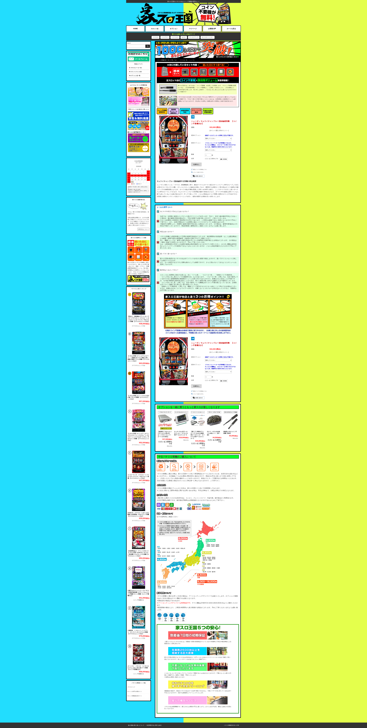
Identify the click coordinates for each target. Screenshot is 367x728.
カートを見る (231, 28)
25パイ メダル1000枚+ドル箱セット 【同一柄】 (213, 433)
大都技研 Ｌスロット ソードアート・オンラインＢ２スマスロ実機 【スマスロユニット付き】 (138, 632)
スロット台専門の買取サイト (134, 691)
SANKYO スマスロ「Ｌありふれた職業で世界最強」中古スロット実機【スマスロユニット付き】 (138, 514)
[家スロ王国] (183, 14)
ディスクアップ (193, 37)
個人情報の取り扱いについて (136, 725)
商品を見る (169, 446)
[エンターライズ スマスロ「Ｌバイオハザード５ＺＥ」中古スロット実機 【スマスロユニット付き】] (139, 462)
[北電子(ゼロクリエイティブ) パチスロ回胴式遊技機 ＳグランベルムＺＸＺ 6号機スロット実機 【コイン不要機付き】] (139, 577)
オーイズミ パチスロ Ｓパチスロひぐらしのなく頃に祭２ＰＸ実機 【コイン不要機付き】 (138, 667)
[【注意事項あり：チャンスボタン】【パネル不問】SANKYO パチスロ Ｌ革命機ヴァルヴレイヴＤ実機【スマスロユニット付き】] (139, 537)
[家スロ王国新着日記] (138, 203)
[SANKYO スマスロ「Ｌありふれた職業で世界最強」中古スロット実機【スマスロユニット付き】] (139, 499)
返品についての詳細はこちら (200, 169)
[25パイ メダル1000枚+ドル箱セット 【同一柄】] (214, 420)
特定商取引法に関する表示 (154, 725)
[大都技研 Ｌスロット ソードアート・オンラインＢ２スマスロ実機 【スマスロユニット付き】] (139, 617)
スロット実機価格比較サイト (134, 696)
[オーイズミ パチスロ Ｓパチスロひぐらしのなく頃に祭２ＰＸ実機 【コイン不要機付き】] (139, 654)
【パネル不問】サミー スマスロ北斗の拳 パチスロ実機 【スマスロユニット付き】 (138, 397)
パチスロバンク (131, 687)
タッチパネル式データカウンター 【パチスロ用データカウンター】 (181, 433)
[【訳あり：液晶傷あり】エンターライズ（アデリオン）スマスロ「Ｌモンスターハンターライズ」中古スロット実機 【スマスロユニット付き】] (139, 303)
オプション (174, 28)
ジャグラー (165, 37)
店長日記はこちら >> (143, 229)
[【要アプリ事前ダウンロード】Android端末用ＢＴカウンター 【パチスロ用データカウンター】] (198, 420)
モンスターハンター (207, 37)
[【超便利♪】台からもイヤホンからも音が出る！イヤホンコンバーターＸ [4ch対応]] (165, 420)
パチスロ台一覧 (183, 60)
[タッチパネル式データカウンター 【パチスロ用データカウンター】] (181, 420)
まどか (184, 37)
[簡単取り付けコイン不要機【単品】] (230, 420)
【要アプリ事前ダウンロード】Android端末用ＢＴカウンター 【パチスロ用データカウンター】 (197, 435)
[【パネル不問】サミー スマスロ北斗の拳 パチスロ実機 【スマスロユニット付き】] (139, 382)
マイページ (193, 28)
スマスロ (155, 37)
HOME (135, 28)
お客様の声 (212, 28)
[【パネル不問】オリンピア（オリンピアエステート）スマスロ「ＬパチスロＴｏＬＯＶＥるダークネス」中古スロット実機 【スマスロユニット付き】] (139, 420)
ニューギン (192, 60)
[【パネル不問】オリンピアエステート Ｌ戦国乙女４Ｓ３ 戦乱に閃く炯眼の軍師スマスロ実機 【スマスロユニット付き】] (139, 343)
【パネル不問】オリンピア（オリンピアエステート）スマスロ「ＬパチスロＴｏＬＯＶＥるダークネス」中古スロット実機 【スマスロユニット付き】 (138, 437)
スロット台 (154, 28)
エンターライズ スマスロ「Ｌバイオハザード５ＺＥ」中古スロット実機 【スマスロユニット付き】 (138, 476)
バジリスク (175, 37)
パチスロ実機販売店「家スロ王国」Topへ (167, 60)
